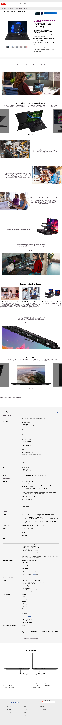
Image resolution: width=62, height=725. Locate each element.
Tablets (25, 710)
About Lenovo (9, 706)
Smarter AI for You (26, 716)
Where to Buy (42, 706)
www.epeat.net (34, 574)
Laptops (8, 11)
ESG (7, 710)
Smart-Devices (25, 712)
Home (5, 11)
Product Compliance (43, 709)
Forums (41, 712)
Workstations (25, 709)
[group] (8, 47)
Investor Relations (9, 709)
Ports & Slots (37, 57)
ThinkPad (11, 11)
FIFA (7, 715)
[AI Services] (27, 8)
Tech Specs (30, 57)
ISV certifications (46, 204)
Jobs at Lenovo (9, 713)
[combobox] (31, 3)
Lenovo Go (8, 718)
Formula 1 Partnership (10, 716)
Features (23, 57)
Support (41, 713)
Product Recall (42, 710)
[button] (47, 3)
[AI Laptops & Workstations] (23, 8)
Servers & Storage (26, 713)
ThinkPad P (15, 11)
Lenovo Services (26, 715)
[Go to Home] (3, 4)
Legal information (9, 712)
